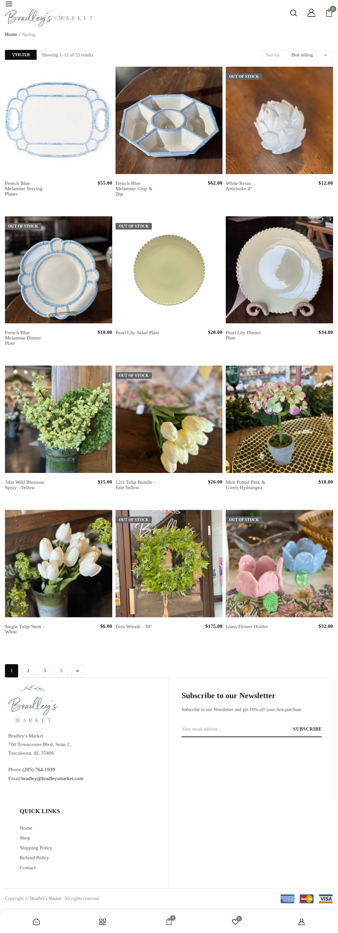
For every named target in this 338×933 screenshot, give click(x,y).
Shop (25, 838)
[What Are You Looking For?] (288, 14)
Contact (28, 867)
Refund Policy (34, 857)
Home (11, 34)
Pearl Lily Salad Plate (137, 332)
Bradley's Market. (46, 898)
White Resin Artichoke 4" (239, 186)
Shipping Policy (36, 847)
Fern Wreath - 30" (134, 626)
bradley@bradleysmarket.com (52, 778)
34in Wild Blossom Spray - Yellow (24, 485)
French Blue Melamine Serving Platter (24, 189)
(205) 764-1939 (38, 769)
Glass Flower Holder (247, 626)
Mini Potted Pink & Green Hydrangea (245, 485)
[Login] (306, 14)
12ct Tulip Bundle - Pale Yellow (135, 485)
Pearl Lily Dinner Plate (243, 335)
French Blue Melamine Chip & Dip (134, 189)
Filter (23, 55)
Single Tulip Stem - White (24, 629)
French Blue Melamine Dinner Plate (23, 338)
